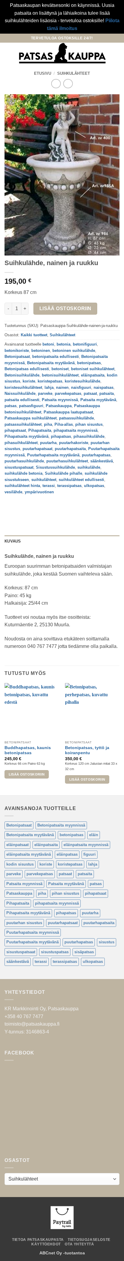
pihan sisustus (89, 424)
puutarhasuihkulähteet (67, 461)
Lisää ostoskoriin (65, 308)
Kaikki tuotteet (34, 335)
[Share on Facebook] (21, 505)
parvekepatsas (68, 393)
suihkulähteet (43, 479)
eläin (93, 835)
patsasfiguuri (31, 406)
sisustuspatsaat (19, 467)
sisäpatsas (84, 952)
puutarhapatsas (96, 455)
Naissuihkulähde (20, 393)
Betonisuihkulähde (22, 375)
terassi (48, 485)
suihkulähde (88, 467)
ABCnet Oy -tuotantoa (62, 1252)
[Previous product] (68, 83)
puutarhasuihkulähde (24, 461)
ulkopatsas (94, 485)
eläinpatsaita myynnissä (86, 844)
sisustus (106, 942)
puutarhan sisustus (24, 923)
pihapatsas (61, 436)
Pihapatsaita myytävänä (26, 436)
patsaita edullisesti (22, 400)
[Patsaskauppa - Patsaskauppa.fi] (62, 53)
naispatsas (103, 387)
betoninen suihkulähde (73, 350)
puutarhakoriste (73, 442)
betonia (63, 344)
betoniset (60, 369)
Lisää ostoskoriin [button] (27, 774)
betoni (48, 344)
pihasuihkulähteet (21, 442)
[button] (8, 53)
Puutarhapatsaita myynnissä (32, 932)
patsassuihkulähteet (23, 424)
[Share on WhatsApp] (10, 505)
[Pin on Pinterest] (53, 505)
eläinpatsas (67, 854)
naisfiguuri (81, 387)
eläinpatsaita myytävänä (28, 854)
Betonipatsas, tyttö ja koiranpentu (87, 750)
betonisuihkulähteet (60, 375)
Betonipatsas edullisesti (27, 369)
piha (48, 424)
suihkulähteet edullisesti (81, 479)
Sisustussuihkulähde (55, 467)
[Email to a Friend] (43, 505)
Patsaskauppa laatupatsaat (68, 412)
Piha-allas (63, 424)
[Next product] (55, 83)
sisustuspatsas (55, 952)
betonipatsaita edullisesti (55, 356)
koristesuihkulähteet (23, 387)
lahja (49, 387)
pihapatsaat (15, 430)
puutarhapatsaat (37, 448)
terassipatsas (69, 485)
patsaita (106, 393)
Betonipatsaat (17, 356)
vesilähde (13, 492)
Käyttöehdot (46, 1244)
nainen (62, 387)
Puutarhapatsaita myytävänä (53, 455)
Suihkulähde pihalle (63, 473)
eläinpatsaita (92, 375)
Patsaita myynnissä (60, 400)
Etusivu (42, 73)
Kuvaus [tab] (13, 541)
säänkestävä (101, 461)
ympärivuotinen (39, 492)
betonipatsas (89, 363)
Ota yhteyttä (79, 1244)
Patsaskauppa (59, 406)
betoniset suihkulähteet (92, 369)
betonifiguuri (85, 344)
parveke (45, 393)
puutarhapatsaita (70, 448)
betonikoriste (17, 350)
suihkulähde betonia (23, 473)
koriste (29, 381)
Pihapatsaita (39, 430)
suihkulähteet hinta (22, 485)
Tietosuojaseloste (89, 1240)
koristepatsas (50, 381)
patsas (11, 406)
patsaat (90, 393)
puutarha (48, 442)
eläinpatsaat (17, 844)
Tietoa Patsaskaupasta (38, 1240)
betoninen (40, 350)
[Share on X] (32, 505)
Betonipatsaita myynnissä (61, 825)
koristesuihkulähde (82, 381)
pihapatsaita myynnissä (76, 430)
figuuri (89, 854)
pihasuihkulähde (88, 436)
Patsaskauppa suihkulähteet (31, 418)
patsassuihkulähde (76, 418)
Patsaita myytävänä (98, 400)
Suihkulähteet (73, 73)
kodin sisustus (20, 864)
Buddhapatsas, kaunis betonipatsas (28, 750)
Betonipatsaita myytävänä (51, 363)
